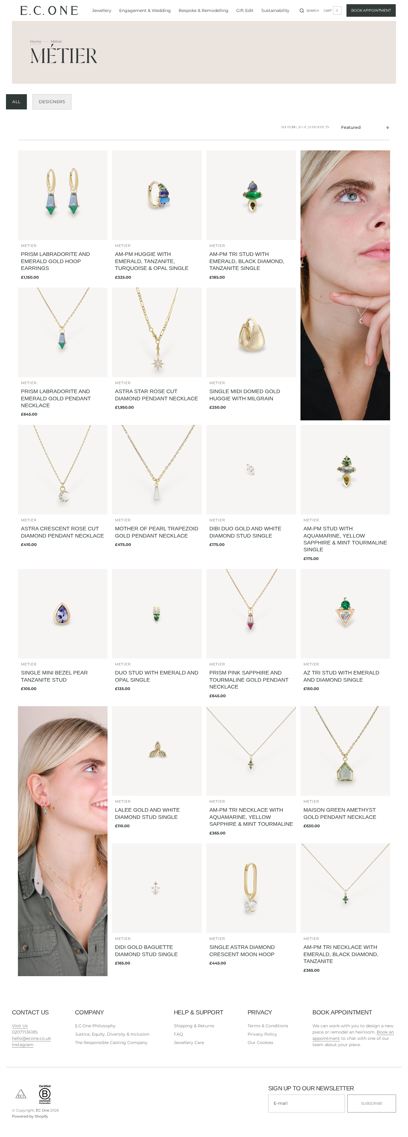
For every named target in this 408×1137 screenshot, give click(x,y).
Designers (52, 101)
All (16, 101)
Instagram (22, 1044)
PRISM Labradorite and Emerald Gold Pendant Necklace (56, 398)
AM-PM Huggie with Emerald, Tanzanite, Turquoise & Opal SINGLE (151, 261)
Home (35, 41)
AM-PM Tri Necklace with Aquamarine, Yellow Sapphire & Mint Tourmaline (251, 817)
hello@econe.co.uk (31, 1038)
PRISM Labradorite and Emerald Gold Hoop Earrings (55, 261)
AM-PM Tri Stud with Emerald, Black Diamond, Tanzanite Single (246, 261)
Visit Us (20, 1025)
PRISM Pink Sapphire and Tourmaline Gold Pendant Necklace (249, 680)
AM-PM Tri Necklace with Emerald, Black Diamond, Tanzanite (340, 954)
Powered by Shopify (30, 1116)
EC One (42, 1110)
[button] (309, 10)
